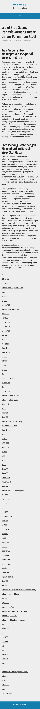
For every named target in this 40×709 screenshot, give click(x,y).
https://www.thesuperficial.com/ (14, 611)
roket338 (5, 314)
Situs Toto (6, 478)
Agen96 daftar (7, 577)
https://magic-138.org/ (11, 594)
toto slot (5, 654)
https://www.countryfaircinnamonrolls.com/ (19, 590)
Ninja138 (5, 572)
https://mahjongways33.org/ (13, 288)
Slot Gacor (6, 560)
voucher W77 (7, 693)
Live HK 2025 (7, 365)
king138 (5, 283)
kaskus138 (6, 305)
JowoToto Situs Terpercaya (12, 421)
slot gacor (5, 503)
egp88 (4, 296)
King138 (5, 413)
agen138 (5, 292)
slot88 (4, 667)
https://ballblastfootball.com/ (13, 620)
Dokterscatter (7, 516)
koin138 (5, 637)
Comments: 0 (27, 41)
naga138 (5, 629)
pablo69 (5, 534)
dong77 (5, 469)
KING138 (5, 279)
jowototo (5, 495)
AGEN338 (5, 443)
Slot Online (17, 41)
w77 (3, 456)
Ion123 (4, 525)
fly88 (4, 409)
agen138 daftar (8, 607)
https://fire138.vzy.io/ (10, 400)
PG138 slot (6, 383)
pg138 (4, 335)
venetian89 (6, 555)
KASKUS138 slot (8, 378)
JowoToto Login (8, 430)
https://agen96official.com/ (12, 309)
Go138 (4, 680)
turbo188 (5, 542)
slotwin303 (6, 529)
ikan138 (5, 318)
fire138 (4, 598)
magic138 (6, 568)
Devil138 (5, 374)
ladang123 (6, 551)
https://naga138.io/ (9, 616)
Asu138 (5, 486)
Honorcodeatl (20, 4)
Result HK (5, 404)
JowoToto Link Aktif (9, 426)
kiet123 (4, 547)
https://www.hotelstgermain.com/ (15, 672)
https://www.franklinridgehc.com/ (15, 490)
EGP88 (4, 361)
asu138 (5, 650)
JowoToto (6, 344)
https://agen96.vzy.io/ (10, 396)
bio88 (4, 538)
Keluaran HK (6, 482)
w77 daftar (6, 564)
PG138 (4, 439)
